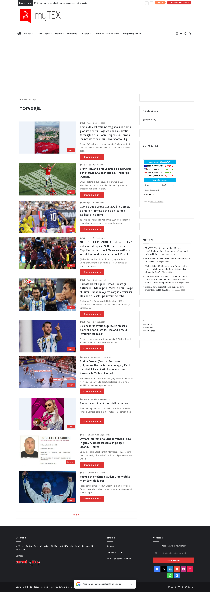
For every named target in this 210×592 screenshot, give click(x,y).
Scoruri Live (148, 325)
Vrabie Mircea (87, 357)
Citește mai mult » (92, 157)
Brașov (27, 33)
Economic (72, 33)
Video (160, 2)
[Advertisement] (105, 61)
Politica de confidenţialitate (119, 559)
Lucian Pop (86, 165)
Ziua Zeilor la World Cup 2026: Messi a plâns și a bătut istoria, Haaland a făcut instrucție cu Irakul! (103, 330)
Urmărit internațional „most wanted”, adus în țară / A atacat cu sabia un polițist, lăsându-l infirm (106, 442)
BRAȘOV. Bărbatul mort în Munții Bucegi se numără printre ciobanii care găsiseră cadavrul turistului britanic (166, 251)
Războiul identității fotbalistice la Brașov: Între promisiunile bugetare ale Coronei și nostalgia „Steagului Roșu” (166, 269)
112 (38, 33)
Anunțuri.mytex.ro (131, 33)
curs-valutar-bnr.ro (156, 201)
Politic (58, 33)
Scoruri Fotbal (149, 331)
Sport (47, 33)
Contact (19, 556)
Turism (97, 33)
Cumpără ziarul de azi (179, 2)
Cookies (110, 546)
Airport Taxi (148, 328)
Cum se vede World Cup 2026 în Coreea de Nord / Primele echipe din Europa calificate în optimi (105, 210)
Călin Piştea (87, 123)
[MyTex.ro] (43, 16)
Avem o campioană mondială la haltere (104, 403)
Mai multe (111, 33)
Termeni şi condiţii (115, 552)
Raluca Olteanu (88, 435)
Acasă (24, 99)
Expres (85, 33)
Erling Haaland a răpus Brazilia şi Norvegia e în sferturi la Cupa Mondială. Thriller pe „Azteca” (105, 172)
